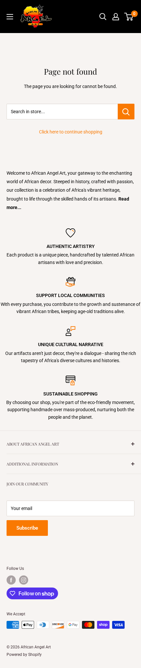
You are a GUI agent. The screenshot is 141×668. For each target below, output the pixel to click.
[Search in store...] (126, 111)
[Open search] (103, 16)
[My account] (115, 16)
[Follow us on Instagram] (23, 580)
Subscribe (27, 528)
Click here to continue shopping (70, 131)
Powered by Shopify (24, 654)
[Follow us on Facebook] (11, 580)
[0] (129, 17)
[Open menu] (10, 16)
